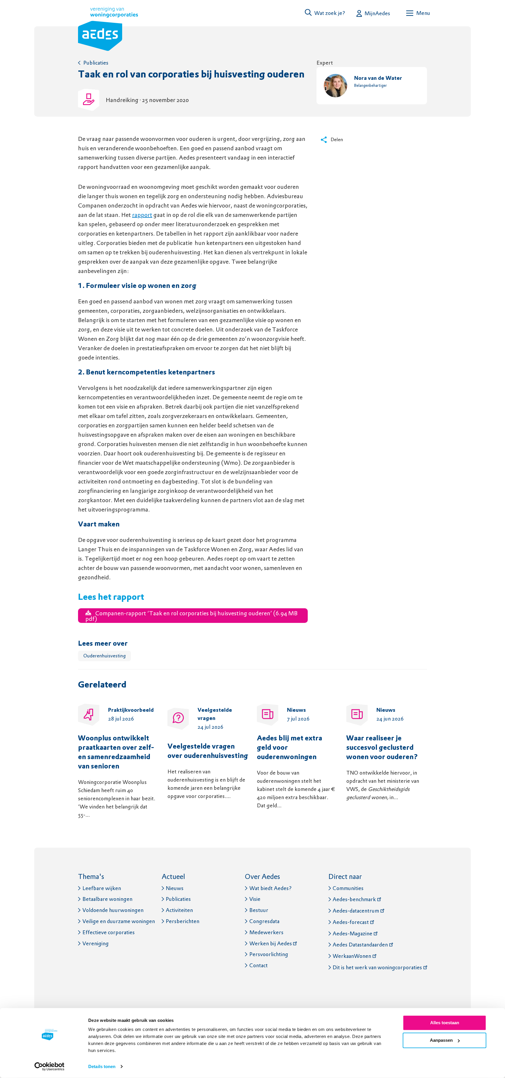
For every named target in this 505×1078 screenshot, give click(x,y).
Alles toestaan (444, 1022)
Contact (258, 965)
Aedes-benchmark (354, 899)
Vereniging (95, 943)
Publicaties (95, 62)
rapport (142, 215)
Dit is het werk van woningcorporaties (377, 967)
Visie (254, 899)
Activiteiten (179, 910)
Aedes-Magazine (352, 933)
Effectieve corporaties (108, 932)
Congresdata (264, 921)
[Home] (108, 30)
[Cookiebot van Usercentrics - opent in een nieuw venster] (49, 1066)
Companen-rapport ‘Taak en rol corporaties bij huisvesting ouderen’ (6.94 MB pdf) (191, 616)
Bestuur (258, 910)
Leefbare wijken (101, 888)
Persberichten (182, 921)
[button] (325, 13)
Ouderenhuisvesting (104, 656)
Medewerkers (266, 932)
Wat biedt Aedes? (270, 888)
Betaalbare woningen (107, 899)
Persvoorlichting (268, 954)
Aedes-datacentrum (356, 910)
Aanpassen (441, 1040)
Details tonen (101, 1066)
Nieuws (175, 888)
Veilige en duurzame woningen (118, 921)
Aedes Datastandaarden (360, 944)
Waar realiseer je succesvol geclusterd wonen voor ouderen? (382, 748)
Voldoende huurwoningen (112, 910)
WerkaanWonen (352, 956)
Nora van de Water (378, 78)
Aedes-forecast (351, 922)
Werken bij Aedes (270, 943)
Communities (348, 888)
